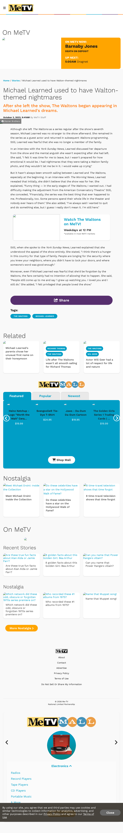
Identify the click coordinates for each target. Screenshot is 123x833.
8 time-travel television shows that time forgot (100, 497)
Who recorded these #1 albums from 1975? (59, 603)
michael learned (45, 316)
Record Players (21, 778)
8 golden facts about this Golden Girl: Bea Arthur (61, 564)
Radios (15, 772)
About (61, 657)
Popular (45, 396)
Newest (74, 396)
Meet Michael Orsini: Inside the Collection (19, 497)
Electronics (60, 766)
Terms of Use (61, 679)
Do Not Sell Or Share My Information (61, 684)
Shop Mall (63, 460)
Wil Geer (92, 354)
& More (15, 802)
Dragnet (82, 61)
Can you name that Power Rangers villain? (100, 564)
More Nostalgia (21, 628)
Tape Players (19, 784)
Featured (16, 396)
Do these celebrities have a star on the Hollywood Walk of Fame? (58, 505)
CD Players (18, 790)
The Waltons (54, 354)
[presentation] (6, 418)
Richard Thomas (56, 348)
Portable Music (21, 796)
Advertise (61, 668)
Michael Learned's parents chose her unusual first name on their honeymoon (19, 353)
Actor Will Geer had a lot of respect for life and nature (99, 363)
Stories (16, 80)
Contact (61, 663)
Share (63, 300)
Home (6, 80)
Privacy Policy (61, 673)
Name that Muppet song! (101, 598)
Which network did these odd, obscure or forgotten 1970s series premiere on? (21, 609)
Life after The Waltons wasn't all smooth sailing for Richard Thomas (61, 363)
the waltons (21, 316)
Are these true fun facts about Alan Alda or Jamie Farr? (21, 569)
